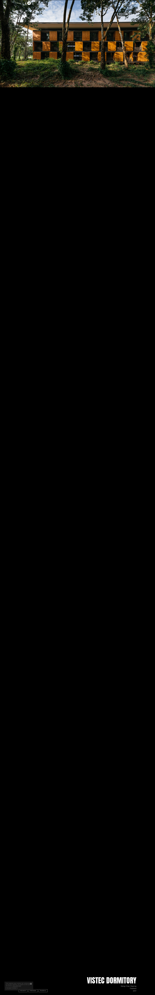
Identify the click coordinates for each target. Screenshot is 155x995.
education (23, 990)
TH (125, 3)
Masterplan (33, 990)
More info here (17, 985)
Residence (43, 990)
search (120, 3)
